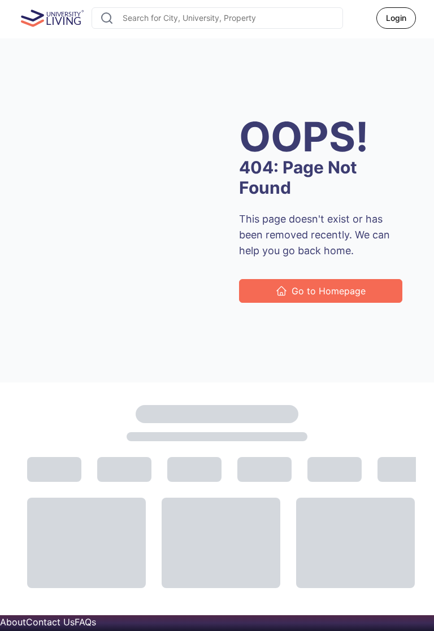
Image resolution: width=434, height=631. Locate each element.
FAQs (85, 622)
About (13, 622)
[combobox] (217, 18)
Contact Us (50, 622)
